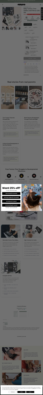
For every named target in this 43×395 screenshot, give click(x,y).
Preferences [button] (16, 389)
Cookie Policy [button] (34, 388)
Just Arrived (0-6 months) (11, 193)
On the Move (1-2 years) (11, 201)
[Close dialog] (41, 185)
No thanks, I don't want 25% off (11, 207)
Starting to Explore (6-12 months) (11, 197)
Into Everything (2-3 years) (11, 205)
